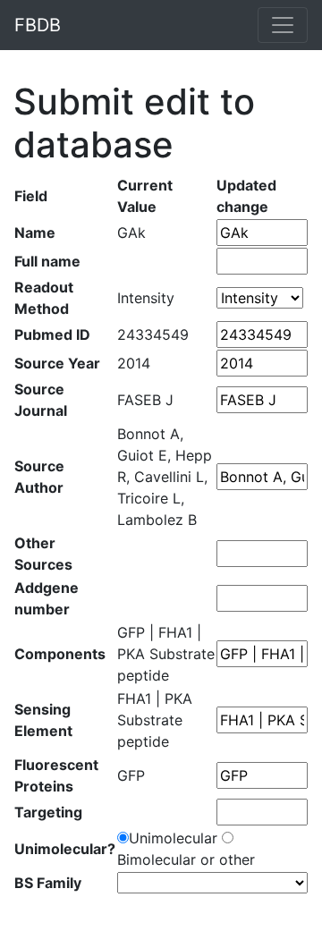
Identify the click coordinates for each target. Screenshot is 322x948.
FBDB (37, 25)
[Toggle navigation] (283, 25)
